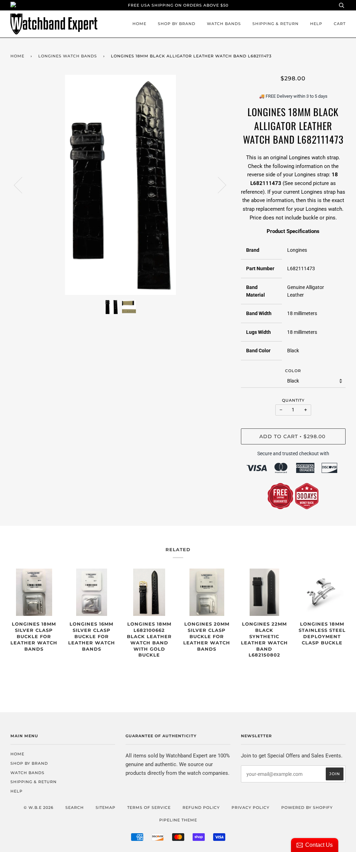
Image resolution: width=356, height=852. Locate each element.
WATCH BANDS (224, 23)
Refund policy (201, 807)
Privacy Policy (250, 807)
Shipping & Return (275, 23)
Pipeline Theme (178, 820)
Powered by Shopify (307, 807)
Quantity (293, 400)
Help (316, 23)
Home (139, 23)
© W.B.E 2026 (39, 807)
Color (293, 370)
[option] (120, 185)
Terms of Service (149, 807)
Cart (340, 23)
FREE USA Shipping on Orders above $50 (178, 5)
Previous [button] (22, 185)
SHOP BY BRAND (176, 23)
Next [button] (217, 185)
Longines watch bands (67, 56)
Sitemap (105, 807)
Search (74, 807)
